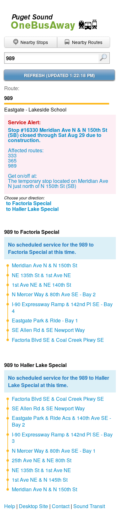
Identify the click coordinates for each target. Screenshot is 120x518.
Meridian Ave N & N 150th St (44, 265)
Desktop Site (33, 506)
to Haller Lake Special (32, 208)
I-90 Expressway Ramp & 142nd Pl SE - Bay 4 (62, 307)
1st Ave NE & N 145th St (40, 479)
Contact (60, 506)
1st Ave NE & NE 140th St (41, 284)
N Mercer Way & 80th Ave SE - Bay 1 (54, 450)
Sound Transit (89, 506)
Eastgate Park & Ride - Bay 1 (45, 320)
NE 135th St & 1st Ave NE (41, 275)
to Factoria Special (28, 203)
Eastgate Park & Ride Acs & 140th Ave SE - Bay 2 (61, 421)
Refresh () (59, 75)
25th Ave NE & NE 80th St (41, 460)
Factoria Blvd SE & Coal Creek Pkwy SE (58, 339)
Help (9, 506)
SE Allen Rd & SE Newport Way (48, 330)
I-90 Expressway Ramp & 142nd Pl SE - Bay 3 (62, 438)
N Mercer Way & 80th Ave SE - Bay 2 (54, 294)
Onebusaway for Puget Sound (51, 19)
